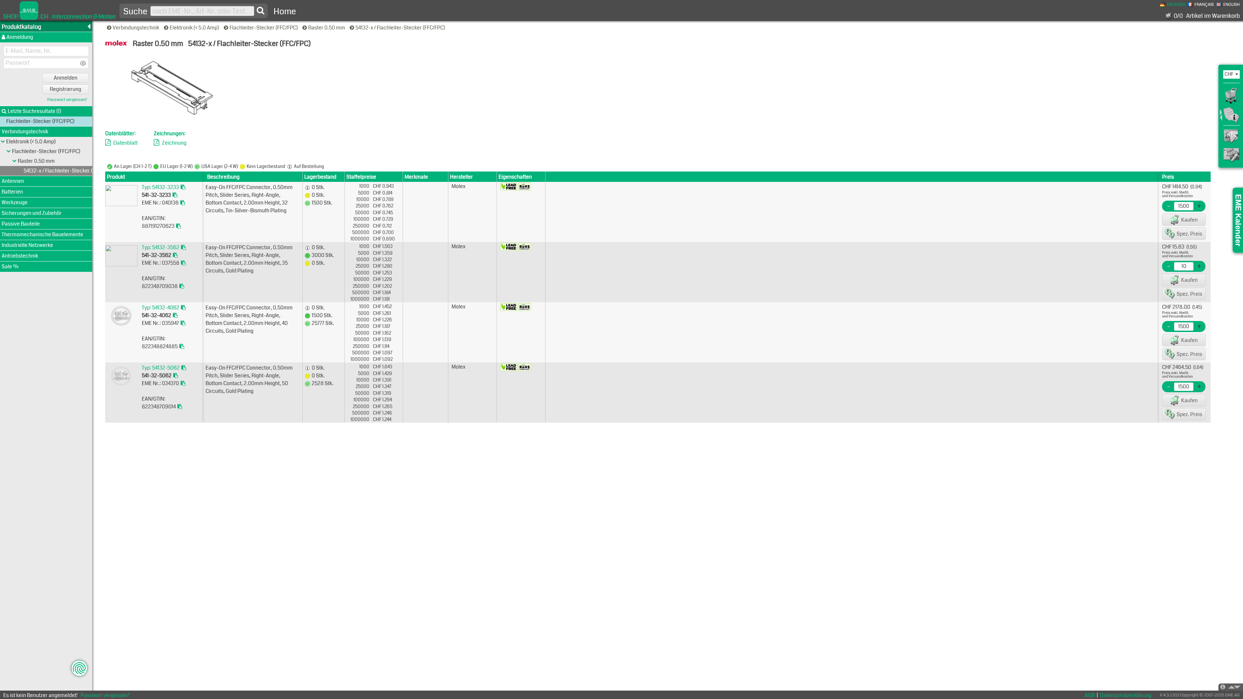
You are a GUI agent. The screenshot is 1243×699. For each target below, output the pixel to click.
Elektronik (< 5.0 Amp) (195, 27)
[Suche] (260, 11)
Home (285, 11)
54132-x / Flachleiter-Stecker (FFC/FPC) (400, 27)
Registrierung (65, 89)
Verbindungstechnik (136, 27)
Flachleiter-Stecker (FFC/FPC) (264, 27)
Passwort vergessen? (67, 100)
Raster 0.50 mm (327, 27)
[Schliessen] (14, 161)
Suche (135, 11)
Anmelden (65, 78)
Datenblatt (125, 143)
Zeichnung (174, 143)
